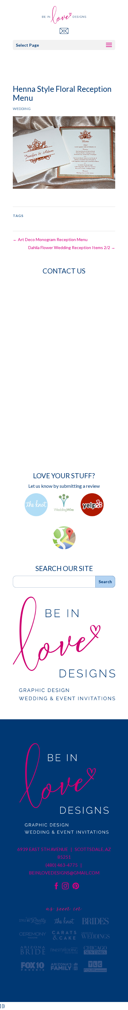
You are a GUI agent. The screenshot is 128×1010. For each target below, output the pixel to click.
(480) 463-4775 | (64, 865)
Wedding (22, 108)
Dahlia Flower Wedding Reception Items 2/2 (71, 247)
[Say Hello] (64, 31)
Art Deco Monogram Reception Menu (50, 239)
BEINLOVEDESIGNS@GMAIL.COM (64, 872)
